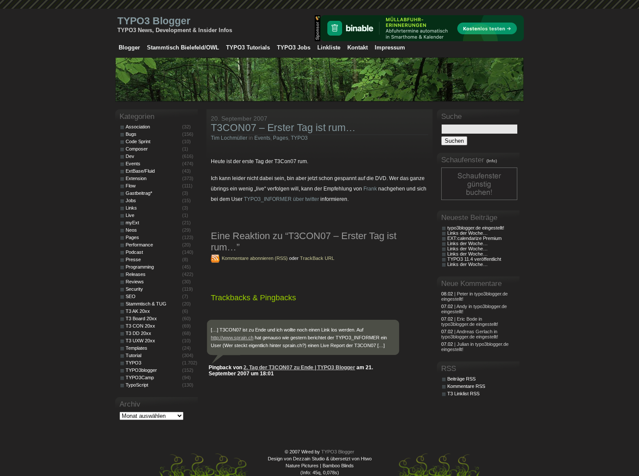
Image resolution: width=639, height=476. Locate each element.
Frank (370, 189)
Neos (131, 230)
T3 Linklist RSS (463, 393)
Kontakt (357, 47)
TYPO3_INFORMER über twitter (281, 199)
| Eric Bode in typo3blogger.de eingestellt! (469, 321)
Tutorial (133, 355)
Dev (130, 156)
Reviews (135, 281)
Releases (136, 274)
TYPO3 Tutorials (248, 47)
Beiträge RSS (461, 378)
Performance (139, 244)
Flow (131, 185)
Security (134, 289)
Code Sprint (138, 141)
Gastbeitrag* (139, 193)
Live (130, 215)
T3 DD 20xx (138, 333)
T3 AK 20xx (138, 311)
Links (131, 207)
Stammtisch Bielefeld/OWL (183, 47)
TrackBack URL (317, 258)
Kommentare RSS (466, 386)
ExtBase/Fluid (140, 171)
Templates (136, 348)
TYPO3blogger (141, 370)
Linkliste (328, 47)
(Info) (491, 160)
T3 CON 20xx (140, 325)
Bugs (131, 134)
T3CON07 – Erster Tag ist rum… (283, 127)
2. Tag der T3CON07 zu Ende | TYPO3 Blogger (299, 367)
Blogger (129, 47)
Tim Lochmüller (229, 138)
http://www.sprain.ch (232, 337)
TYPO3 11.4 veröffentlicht (474, 259)
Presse (133, 259)
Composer (137, 148)
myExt (132, 222)
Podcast (134, 252)
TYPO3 (299, 138)
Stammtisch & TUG (146, 303)
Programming (140, 266)
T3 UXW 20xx (140, 340)
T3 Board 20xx (141, 318)
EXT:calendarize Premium (474, 238)
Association (138, 126)
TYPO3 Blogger (153, 20)
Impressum (390, 47)
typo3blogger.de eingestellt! (475, 227)
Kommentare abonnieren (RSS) (255, 258)
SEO (131, 296)
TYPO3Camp (140, 377)
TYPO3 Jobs (293, 47)
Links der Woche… (467, 233)
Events (262, 138)
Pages (280, 138)
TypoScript (137, 384)
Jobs (131, 200)
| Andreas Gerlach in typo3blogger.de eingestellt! (469, 334)
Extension (136, 178)
